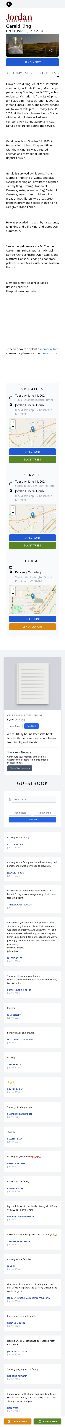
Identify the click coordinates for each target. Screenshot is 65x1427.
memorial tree (49, 349)
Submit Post (32, 819)
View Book (15, 726)
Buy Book (31, 726)
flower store (49, 353)
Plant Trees (32, 459)
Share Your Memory (20, 768)
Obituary (15, 73)
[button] (32, 429)
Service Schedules (40, 73)
